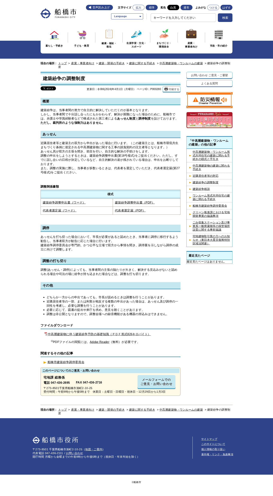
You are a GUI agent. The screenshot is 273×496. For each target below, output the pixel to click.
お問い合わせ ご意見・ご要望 (209, 75)
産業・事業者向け (82, 63)
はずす (226, 7)
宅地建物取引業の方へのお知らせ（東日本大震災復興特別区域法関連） (211, 240)
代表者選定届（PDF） (130, 210)
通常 (186, 7)
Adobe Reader (99, 342)
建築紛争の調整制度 (205, 182)
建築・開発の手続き (112, 63)
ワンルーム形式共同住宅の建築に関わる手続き (211, 197)
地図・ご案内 (93, 449)
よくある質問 (209, 83)
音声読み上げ (101, 7)
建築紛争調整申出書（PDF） (135, 202)
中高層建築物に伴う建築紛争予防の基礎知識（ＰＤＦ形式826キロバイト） (99, 334)
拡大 (138, 7)
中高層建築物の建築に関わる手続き (211, 167)
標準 (152, 7)
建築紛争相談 (201, 189)
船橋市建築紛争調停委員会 (66, 362)
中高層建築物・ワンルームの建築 (181, 63)
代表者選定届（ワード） (60, 210)
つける (213, 7)
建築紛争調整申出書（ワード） (64, 202)
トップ (62, 63)
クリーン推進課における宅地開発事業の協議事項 (211, 214)
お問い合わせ (74, 453)
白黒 (173, 7)
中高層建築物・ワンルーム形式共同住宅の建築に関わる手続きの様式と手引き (211, 155)
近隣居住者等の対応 (205, 175)
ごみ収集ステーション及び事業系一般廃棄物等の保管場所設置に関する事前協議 (211, 226)
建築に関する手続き (142, 63)
